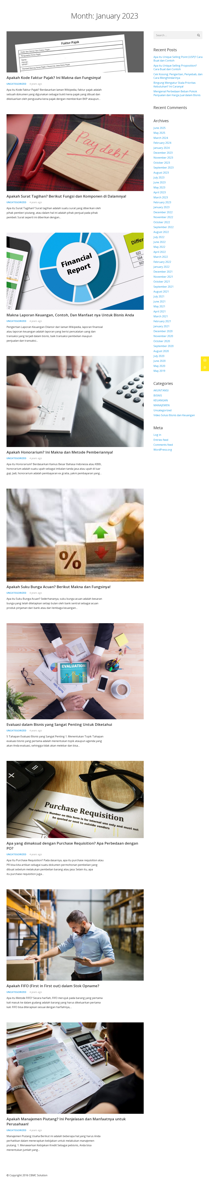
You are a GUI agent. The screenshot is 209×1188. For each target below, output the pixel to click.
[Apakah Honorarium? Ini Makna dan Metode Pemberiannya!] (75, 358)
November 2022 (163, 217)
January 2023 (161, 207)
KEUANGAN (160, 400)
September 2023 (163, 167)
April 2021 (159, 311)
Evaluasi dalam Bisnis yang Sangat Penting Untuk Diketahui (59, 724)
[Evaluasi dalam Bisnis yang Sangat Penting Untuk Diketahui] (75, 625)
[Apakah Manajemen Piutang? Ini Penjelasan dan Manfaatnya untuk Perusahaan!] (75, 1024)
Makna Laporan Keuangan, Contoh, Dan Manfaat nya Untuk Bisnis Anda (70, 314)
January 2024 (161, 148)
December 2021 (163, 271)
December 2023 (163, 152)
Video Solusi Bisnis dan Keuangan (174, 415)
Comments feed (163, 445)
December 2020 (163, 331)
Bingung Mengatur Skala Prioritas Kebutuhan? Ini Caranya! (174, 84)
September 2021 (163, 286)
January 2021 (161, 326)
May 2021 (159, 306)
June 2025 (159, 128)
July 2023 (158, 177)
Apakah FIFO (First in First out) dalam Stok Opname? (53, 985)
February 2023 (162, 202)
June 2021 (159, 301)
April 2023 (159, 192)
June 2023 (159, 182)
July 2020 (158, 356)
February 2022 (162, 262)
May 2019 (159, 371)
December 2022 (163, 212)
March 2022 (160, 257)
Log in (157, 435)
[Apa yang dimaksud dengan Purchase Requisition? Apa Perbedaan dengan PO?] (75, 763)
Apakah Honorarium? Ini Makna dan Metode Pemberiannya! (60, 452)
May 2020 (159, 366)
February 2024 (162, 143)
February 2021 (162, 321)
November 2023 (163, 157)
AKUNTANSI (161, 390)
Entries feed (160, 440)
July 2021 (158, 296)
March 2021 (160, 316)
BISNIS (157, 395)
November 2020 (163, 336)
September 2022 (163, 227)
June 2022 (159, 242)
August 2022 (161, 232)
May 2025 (159, 133)
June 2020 (159, 361)
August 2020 (161, 351)
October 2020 (161, 341)
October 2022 (161, 222)
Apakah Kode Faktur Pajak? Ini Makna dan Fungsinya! (54, 77)
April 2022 (159, 252)
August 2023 (161, 172)
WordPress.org (162, 449)
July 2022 (158, 237)
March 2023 (160, 197)
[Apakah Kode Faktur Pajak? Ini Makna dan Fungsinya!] (75, 33)
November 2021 (163, 276)
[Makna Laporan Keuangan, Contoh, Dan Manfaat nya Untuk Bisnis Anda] (75, 235)
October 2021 (161, 281)
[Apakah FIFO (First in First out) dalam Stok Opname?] (75, 891)
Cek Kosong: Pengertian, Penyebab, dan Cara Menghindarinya (177, 76)
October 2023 (161, 162)
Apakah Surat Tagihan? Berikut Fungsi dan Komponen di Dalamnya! (66, 196)
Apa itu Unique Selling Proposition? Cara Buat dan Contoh (175, 67)
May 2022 (159, 247)
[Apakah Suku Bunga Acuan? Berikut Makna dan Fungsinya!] (75, 491)
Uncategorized (16, 83)
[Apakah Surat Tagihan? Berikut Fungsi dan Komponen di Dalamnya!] (75, 116)
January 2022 (161, 267)
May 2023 (159, 187)
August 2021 (161, 291)
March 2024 (160, 138)
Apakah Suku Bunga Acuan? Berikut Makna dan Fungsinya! (59, 586)
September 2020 (163, 346)
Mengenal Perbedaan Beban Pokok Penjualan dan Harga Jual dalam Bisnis (177, 93)
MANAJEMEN (161, 405)
